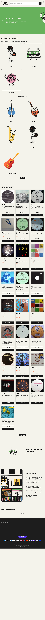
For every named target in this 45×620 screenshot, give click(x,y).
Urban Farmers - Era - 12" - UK (7, 315)
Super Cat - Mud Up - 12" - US (36, 233)
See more (22, 513)
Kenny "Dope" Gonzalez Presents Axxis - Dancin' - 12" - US (37, 207)
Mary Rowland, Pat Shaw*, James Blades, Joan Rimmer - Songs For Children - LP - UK (7, 342)
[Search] (40, 3)
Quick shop (8, 212)
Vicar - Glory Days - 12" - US (36, 315)
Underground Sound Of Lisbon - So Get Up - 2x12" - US (37, 369)
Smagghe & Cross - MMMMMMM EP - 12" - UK (21, 207)
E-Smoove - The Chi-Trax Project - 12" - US (36, 342)
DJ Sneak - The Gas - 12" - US (7, 368)
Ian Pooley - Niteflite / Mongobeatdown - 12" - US (36, 261)
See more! (22, 435)
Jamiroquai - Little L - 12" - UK (22, 368)
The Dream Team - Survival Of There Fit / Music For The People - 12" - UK (22, 288)
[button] (3, 20)
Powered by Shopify (22, 546)
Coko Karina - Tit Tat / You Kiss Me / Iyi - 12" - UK (37, 396)
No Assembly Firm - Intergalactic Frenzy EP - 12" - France (22, 261)
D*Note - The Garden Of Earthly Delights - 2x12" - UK (8, 422)
